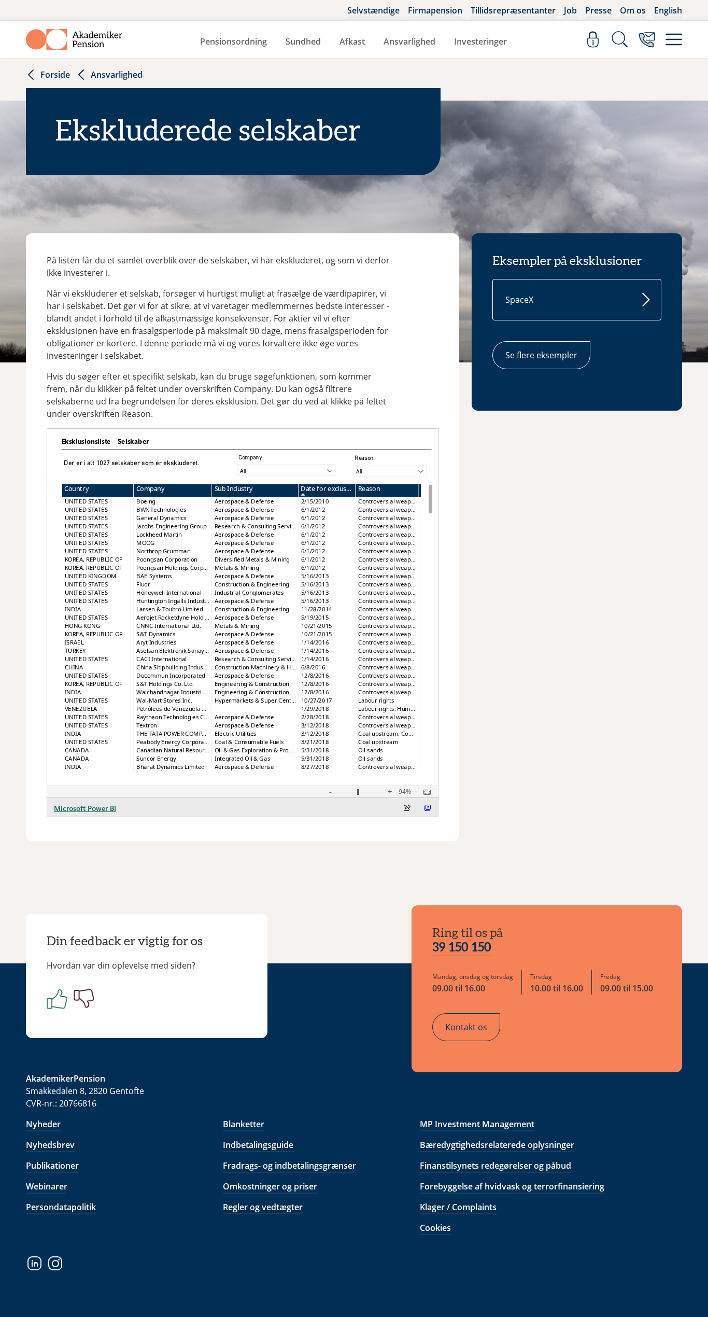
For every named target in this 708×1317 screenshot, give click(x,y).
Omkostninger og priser (270, 1186)
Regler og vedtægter (263, 1207)
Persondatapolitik (61, 1207)
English (668, 10)
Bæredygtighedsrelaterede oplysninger (497, 1145)
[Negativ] (82, 998)
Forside (55, 74)
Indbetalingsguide (258, 1145)
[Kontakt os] (647, 39)
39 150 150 (461, 948)
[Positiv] (55, 998)
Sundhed (303, 41)
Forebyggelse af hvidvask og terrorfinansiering (512, 1186)
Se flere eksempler (541, 355)
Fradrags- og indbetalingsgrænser (289, 1165)
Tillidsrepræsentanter (513, 10)
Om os (633, 10)
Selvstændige (373, 10)
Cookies (435, 1228)
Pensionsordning (233, 41)
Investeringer (480, 41)
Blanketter (243, 1124)
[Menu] (673, 39)
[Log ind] (593, 39)
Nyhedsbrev (50, 1145)
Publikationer (52, 1165)
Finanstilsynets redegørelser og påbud (495, 1165)
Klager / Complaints (458, 1207)
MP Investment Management (477, 1124)
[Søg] (620, 39)
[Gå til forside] (74, 39)
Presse (598, 10)
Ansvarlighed (409, 41)
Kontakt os (466, 1027)
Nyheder (43, 1124)
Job (570, 10)
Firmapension (435, 10)
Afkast (352, 41)
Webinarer (46, 1186)
